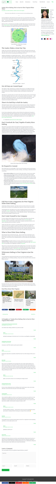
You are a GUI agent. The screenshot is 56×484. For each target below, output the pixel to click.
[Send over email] (32, 483)
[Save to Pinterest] (18, 483)
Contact (48, 1)
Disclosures (35, 481)
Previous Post (5, 314)
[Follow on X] (45, 39)
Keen (15, 249)
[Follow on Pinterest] (48, 39)
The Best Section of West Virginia (18, 300)
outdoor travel (16, 10)
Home (17, 1)
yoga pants (23, 243)
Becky (4, 332)
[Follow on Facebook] (42, 39)
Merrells (18, 248)
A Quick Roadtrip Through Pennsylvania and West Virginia (30, 302)
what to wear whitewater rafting (26, 183)
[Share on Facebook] (5, 483)
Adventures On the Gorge (6, 341)
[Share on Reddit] (25, 483)
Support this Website (22, 481)
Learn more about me (45, 35)
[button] (52, 2)
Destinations (27, 1)
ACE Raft (26, 219)
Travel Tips (35, 1)
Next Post (33, 314)
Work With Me (42, 1)
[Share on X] (12, 483)
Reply (35, 330)
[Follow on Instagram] (51, 39)
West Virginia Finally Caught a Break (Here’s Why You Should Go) (7, 300)
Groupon (8, 210)
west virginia (21, 10)
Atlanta (5, 25)
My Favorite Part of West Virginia (16, 119)
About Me (21, 1)
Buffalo (8, 25)
